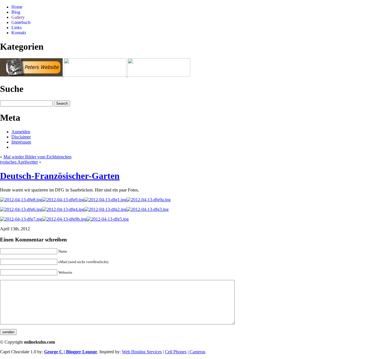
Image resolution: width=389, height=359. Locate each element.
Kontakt (18, 32)
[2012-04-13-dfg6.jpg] (21, 209)
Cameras (197, 351)
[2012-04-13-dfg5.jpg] (108, 219)
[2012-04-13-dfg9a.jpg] (148, 199)
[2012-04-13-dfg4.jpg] (63, 209)
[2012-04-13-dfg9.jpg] (63, 199)
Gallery (18, 17)
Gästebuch (20, 22)
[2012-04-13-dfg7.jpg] (21, 219)
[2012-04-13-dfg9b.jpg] (64, 219)
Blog (15, 12)
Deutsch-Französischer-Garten (60, 176)
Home (16, 7)
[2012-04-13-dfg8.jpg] (21, 199)
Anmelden (20, 131)
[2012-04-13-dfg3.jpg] (147, 209)
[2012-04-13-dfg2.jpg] (105, 209)
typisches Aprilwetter (19, 162)
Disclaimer (21, 136)
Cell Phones (176, 351)
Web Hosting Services (142, 351)
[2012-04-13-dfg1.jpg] (105, 199)
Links (16, 27)
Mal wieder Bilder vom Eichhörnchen (37, 156)
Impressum (21, 142)
